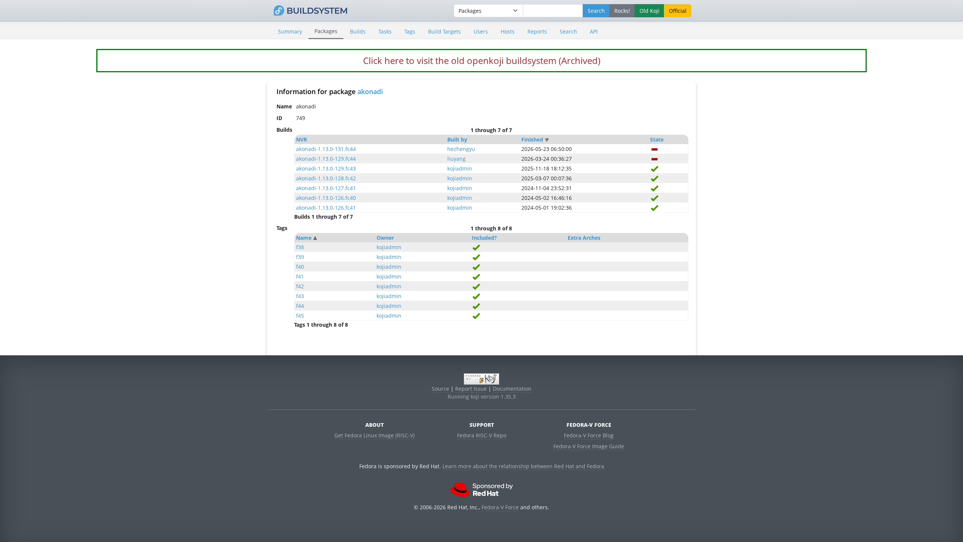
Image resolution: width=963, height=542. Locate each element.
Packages (325, 31)
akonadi (370, 91)
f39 (300, 256)
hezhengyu (461, 148)
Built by (457, 139)
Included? (484, 237)
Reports (537, 31)
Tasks (385, 31)
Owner (385, 237)
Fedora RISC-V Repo (481, 435)
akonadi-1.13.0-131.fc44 (326, 148)
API (594, 31)
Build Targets (444, 31)
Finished (532, 139)
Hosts (508, 31)
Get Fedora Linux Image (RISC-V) (374, 435)
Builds (358, 31)
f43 (300, 296)
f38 (300, 247)
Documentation (512, 388)
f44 (300, 305)
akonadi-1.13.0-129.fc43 (326, 168)
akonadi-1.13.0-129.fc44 (326, 158)
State (657, 139)
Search (568, 31)
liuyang (456, 158)
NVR (301, 139)
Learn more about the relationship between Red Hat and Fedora (523, 466)
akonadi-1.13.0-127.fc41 (326, 188)
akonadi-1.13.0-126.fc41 (326, 207)
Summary (290, 31)
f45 (300, 315)
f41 (300, 276)
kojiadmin (459, 168)
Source (440, 388)
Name (303, 237)
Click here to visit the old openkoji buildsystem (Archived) (481, 60)
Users (481, 31)
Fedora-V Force (500, 507)
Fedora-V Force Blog (589, 435)
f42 (300, 286)
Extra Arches (584, 237)
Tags (409, 31)
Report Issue (471, 388)
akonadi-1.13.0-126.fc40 (326, 197)
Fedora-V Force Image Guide (588, 446)
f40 (300, 266)
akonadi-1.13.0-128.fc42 (326, 178)
